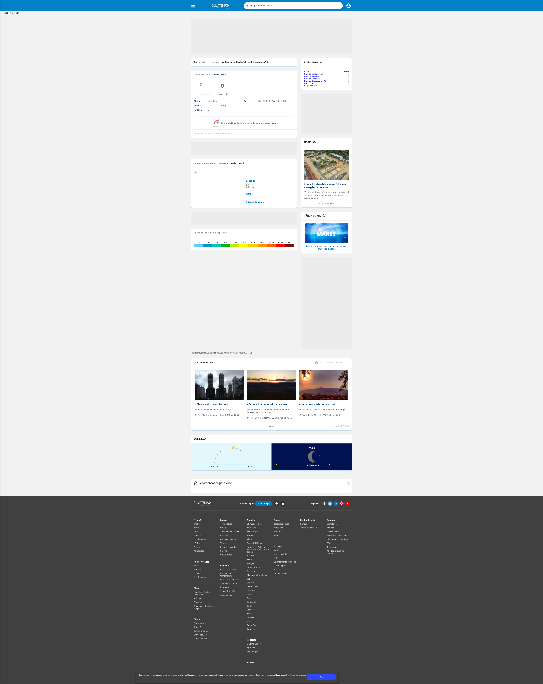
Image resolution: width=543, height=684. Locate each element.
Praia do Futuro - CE (312, 79)
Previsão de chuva (228, 569)
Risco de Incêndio (228, 547)
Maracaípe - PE (310, 83)
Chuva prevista (200, 635)
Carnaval (251, 629)
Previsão (198, 520)
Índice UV (224, 587)
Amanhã (198, 535)
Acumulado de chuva (229, 532)
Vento (223, 543)
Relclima (197, 598)
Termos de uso (333, 547)
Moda (249, 560)
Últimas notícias (254, 524)
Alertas (250, 539)
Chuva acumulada (202, 638)
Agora (196, 528)
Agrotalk (251, 648)
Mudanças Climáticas (257, 575)
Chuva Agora (200, 623)
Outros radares (201, 631)
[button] (9, 12)
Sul (248, 579)
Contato (331, 520)
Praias (197, 547)
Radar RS (251, 625)
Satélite (223, 551)
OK (321, 677)
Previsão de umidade (229, 580)
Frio (249, 598)
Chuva (223, 528)
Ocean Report (280, 566)
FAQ (329, 543)
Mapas (223, 520)
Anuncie (330, 528)
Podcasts (198, 602)
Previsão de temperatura (226, 574)
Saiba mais (270, 123)
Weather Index (280, 573)
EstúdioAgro (252, 651)
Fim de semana (201, 539)
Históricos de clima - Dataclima (203, 593)
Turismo (250, 621)
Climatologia (226, 595)
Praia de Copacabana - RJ (315, 81)
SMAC (276, 550)
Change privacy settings (337, 539)
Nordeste (251, 590)
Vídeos (250, 662)
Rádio (276, 535)
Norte (249, 594)
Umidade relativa (228, 539)
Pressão (224, 535)
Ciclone (250, 610)
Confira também (308, 520)
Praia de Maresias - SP (313, 74)
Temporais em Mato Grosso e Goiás (325, 184)
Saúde (250, 535)
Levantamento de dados (285, 562)
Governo (251, 571)
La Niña (250, 617)
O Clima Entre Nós (255, 644)
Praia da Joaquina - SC (313, 76)
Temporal (251, 602)
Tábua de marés (227, 591)
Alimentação (252, 532)
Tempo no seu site (308, 528)
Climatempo (264, 503)
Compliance (332, 524)
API (275, 558)
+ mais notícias (340, 426)
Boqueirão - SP (310, 86)
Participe (304, 524)
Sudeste (250, 583)
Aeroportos (199, 551)
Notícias (251, 520)
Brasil (196, 524)
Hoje (196, 532)
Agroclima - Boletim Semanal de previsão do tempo (258, 549)
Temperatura (226, 524)
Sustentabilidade (254, 543)
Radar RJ (198, 627)
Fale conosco (333, 532)
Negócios (251, 556)
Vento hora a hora (228, 583)
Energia (250, 563)
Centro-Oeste (253, 586)
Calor (249, 606)
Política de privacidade (295, 675)
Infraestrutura (253, 567)
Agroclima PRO (280, 554)
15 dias (197, 543)
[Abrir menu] (193, 6)
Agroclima (251, 528)
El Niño (250, 613)
